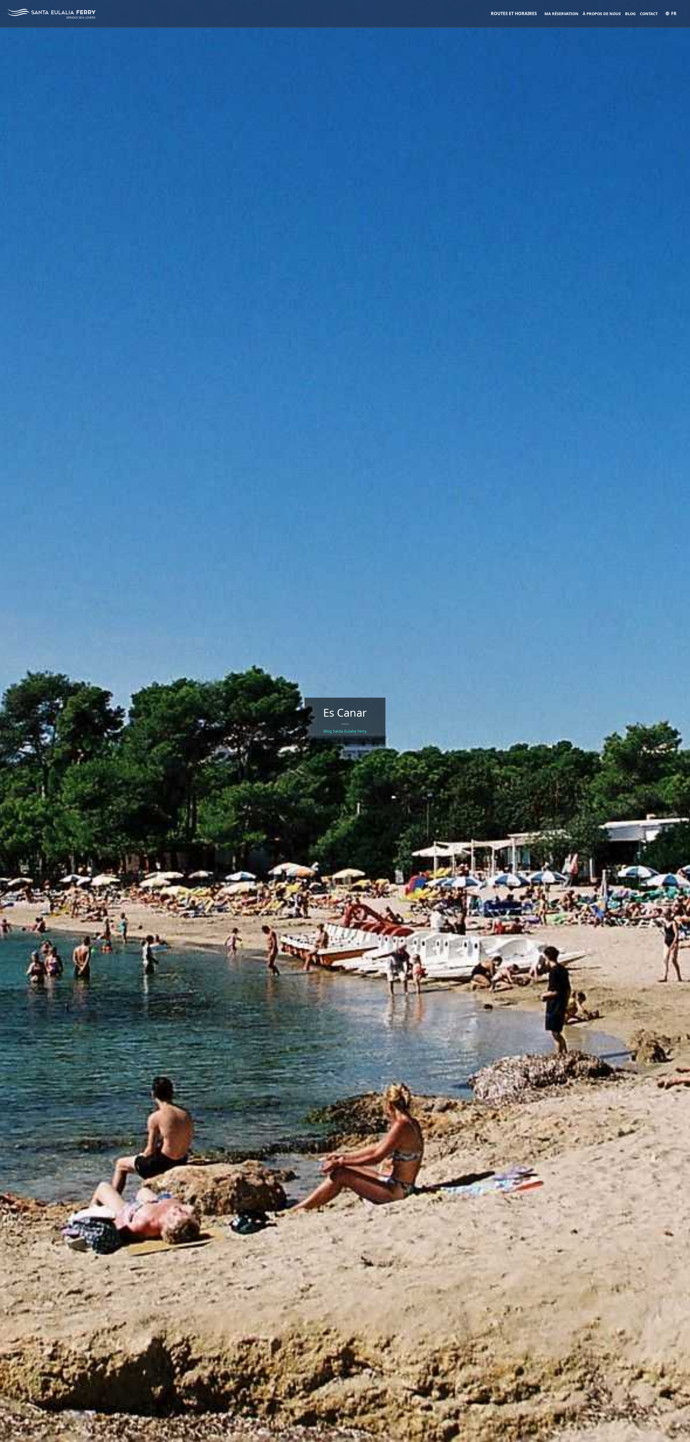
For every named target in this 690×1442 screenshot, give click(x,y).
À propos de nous (602, 13)
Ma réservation (561, 13)
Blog (630, 13)
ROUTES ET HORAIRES (514, 13)
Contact (649, 13)
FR (674, 13)
